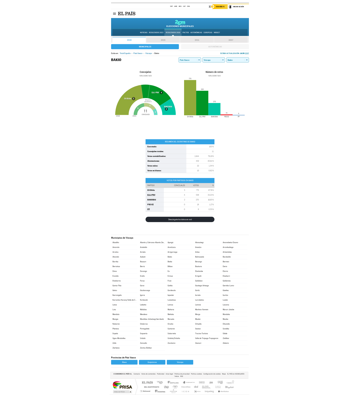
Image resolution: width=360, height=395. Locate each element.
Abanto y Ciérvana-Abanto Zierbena (152, 242)
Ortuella (198, 324)
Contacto (137, 374)
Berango (198, 262)
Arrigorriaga (172, 252)
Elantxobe (199, 271)
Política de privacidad (182, 374)
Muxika (225, 319)
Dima (114, 271)
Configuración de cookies (212, 374)
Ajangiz (170, 242)
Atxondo (115, 257)
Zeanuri (198, 343)
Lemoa (170, 305)
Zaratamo (171, 343)
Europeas (208, 33)
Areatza (198, 247)
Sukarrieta (172, 333)
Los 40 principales (161, 382)
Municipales (145, 47)
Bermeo (226, 262)
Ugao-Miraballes (118, 338)
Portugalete (144, 329)
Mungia (115, 319)
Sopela (115, 333)
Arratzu (115, 252)
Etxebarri (226, 276)
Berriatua (116, 266)
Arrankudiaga (228, 247)
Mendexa (143, 314)
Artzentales (227, 252)
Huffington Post (151, 387)
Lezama (226, 305)
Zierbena (116, 348)
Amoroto (115, 247)
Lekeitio (143, 305)
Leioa (114, 305)
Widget (217, 33)
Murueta (171, 319)
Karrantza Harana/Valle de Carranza (124, 300)
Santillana (174, 382)
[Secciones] (114, 13)
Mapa (224, 374)
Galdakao (198, 281)
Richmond (145, 391)
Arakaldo (143, 247)
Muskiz (198, 319)
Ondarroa (144, 324)
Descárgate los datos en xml (180, 219)
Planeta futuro (216, 387)
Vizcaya (180, 362)
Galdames (227, 281)
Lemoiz (198, 305)
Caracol (229, 382)
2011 (197, 40)
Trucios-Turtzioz (201, 333)
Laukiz (225, 300)
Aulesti (142, 257)
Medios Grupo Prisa (122, 391)
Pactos (186, 33)
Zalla (114, 343)
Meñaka (171, 314)
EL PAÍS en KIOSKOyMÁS (235, 374)
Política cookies (196, 374)
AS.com (210, 382)
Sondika (226, 329)
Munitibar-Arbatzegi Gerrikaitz (152, 319)
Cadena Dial (196, 387)
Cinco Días (185, 387)
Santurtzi (171, 329)
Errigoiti (198, 276)
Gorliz (197, 290)
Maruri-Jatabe (228, 309)
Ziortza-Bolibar (146, 348)
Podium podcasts (173, 391)
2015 (163, 40)
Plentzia (115, 329)
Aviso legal (169, 374)
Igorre (142, 295)
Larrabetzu (199, 300)
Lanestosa (172, 300)
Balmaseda (199, 257)
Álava (124, 362)
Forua (142, 281)
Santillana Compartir (189, 382)
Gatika (170, 286)
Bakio (170, 257)
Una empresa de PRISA (122, 385)
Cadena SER (201, 382)
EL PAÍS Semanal (206, 387)
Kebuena (227, 387)
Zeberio (226, 343)
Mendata (115, 314)
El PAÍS (147, 382)
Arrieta (143, 252)
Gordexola (172, 290)
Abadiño (115, 242)
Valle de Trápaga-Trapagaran (206, 338)
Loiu (114, 309)
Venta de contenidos (148, 374)
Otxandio (226, 324)
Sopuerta (143, 333)
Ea (169, 271)
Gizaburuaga (145, 290)
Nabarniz (116, 324)
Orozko (170, 324)
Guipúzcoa (152, 362)
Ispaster (171, 295)
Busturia (198, 266)
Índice (177, 376)
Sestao (198, 329)
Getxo (114, 290)
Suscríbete (220, 7)
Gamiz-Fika (116, 286)
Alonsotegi (199, 242)
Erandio (115, 276)
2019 (129, 40)
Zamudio (143, 343)
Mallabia (143, 309)
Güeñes (226, 290)
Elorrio (225, 271)
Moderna (159, 391)
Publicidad (160, 374)
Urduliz (143, 338)
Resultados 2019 (173, 33)
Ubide (225, 333)
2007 (231, 40)
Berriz (142, 266)
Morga (197, 314)
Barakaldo (227, 257)
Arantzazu (172, 247)
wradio (174, 387)
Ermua (170, 276)
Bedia (170, 262)
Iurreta (198, 295)
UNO (166, 387)
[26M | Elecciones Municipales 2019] (180, 23)
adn (219, 382)
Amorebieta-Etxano (230, 242)
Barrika (115, 262)
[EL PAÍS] (127, 13)
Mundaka (226, 314)
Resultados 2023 (156, 33)
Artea (197, 252)
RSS (181, 376)
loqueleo (209, 391)
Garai (142, 286)
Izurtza (225, 295)
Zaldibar (226, 338)
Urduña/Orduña (174, 338)
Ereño (142, 276)
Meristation (223, 391)
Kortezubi (144, 300)
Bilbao (170, 266)
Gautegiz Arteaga (202, 286)
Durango (143, 271)
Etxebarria (116, 281)
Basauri (143, 262)
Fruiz (169, 281)
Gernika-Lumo (228, 286)
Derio (225, 266)
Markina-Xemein (201, 309)
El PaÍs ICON (185, 391)
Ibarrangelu (117, 295)
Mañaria (171, 309)
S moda (197, 391)
